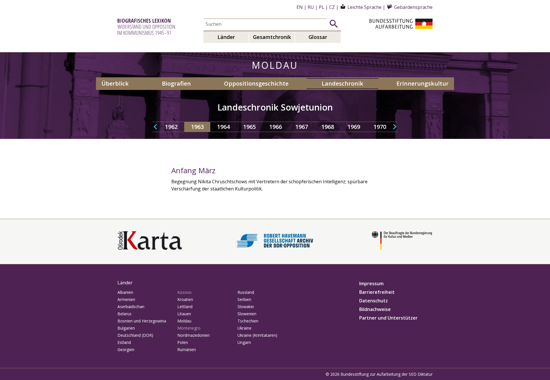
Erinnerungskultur (422, 83)
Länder (226, 37)
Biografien (176, 83)
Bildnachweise (375, 309)
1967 (301, 127)
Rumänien (186, 349)
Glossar (318, 37)
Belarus (124, 313)
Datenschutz (373, 301)
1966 (275, 127)
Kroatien (185, 299)
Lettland (184, 306)
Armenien (126, 299)
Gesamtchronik (272, 37)
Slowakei (245, 306)
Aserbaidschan (130, 306)
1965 (249, 127)
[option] (171, 127)
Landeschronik (342, 83)
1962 (171, 127)
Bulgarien (126, 328)
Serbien (244, 299)
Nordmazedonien (193, 335)
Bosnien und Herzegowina (141, 321)
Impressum (371, 283)
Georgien (125, 349)
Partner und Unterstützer (388, 318)
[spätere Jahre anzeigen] (395, 126)
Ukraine (244, 328)
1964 (223, 127)
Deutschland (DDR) (135, 335)
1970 (380, 127)
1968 (327, 127)
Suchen (334, 24)
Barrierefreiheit (377, 292)
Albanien (125, 292)
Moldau (184, 321)
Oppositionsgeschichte (256, 83)
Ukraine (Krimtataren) (257, 335)
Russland (245, 292)
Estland (124, 342)
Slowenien (246, 313)
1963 (197, 127)
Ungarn (244, 342)
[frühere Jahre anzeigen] (155, 126)
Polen (182, 342)
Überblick (115, 83)
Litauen (184, 313)
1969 (353, 127)
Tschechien (247, 321)
